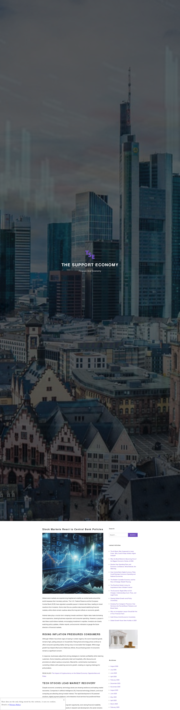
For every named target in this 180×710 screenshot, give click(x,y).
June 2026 (113, 673)
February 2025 (114, 707)
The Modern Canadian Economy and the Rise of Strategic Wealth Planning (122, 581)
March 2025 (114, 704)
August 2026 (114, 666)
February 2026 (114, 680)
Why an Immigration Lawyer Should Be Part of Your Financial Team (123, 612)
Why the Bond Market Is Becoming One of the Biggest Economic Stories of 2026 (123, 560)
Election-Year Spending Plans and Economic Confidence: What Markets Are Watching (123, 566)
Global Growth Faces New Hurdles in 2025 (123, 620)
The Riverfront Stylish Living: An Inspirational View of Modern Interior (121, 586)
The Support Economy (90, 264)
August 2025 (114, 690)
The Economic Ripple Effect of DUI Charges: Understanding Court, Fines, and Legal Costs (123, 593)
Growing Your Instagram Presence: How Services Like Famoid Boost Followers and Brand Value (123, 606)
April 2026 (113, 676)
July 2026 (113, 670)
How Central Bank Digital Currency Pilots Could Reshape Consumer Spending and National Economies (123, 574)
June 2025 (113, 693)
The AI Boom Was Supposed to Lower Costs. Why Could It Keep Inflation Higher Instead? (123, 553)
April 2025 (113, 700)
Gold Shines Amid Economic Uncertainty (122, 617)
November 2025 (115, 687)
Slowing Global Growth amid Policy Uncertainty (121, 599)
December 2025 (115, 683)
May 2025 (113, 697)
